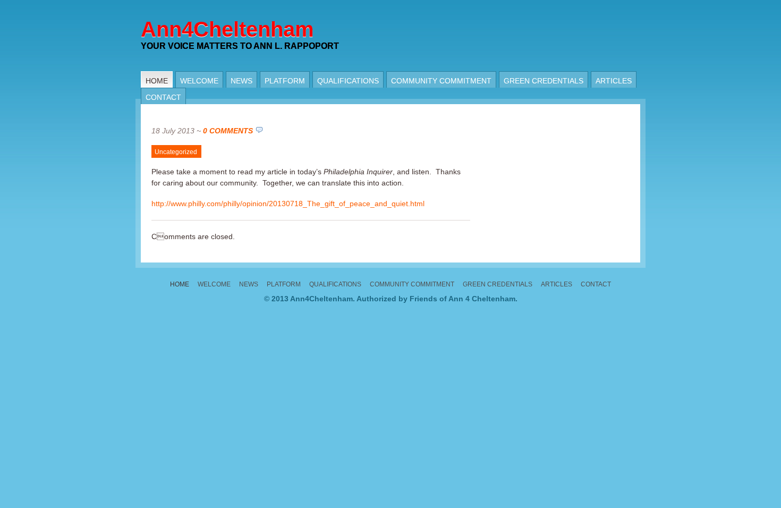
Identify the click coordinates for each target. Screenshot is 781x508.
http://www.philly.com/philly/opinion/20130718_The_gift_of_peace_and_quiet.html (288, 203)
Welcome (199, 81)
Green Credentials (543, 81)
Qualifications (348, 81)
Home (157, 81)
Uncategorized (176, 152)
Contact (163, 97)
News (241, 81)
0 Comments (228, 130)
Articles (614, 81)
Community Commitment (441, 81)
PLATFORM (285, 81)
